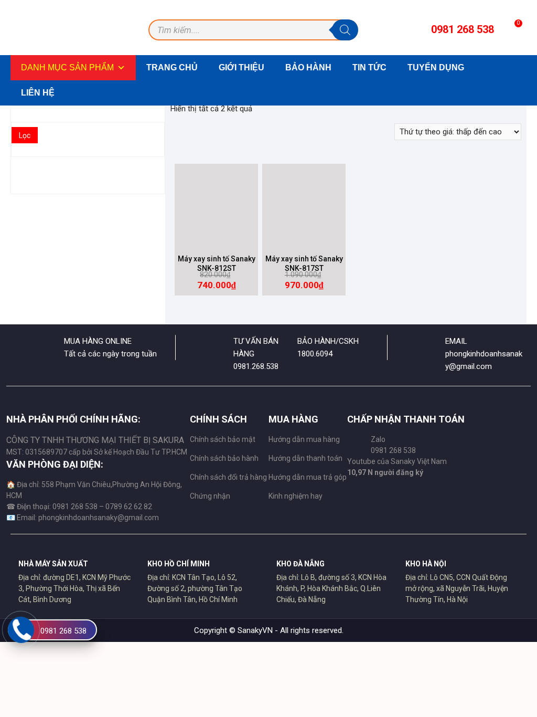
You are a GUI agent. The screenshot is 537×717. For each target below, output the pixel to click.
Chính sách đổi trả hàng (228, 477)
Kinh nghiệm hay (295, 496)
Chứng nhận (210, 496)
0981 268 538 (63, 631)
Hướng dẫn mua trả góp (307, 477)
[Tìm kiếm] (345, 29)
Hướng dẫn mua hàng (304, 439)
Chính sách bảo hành (224, 458)
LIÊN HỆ (38, 92)
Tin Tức (369, 67)
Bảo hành (308, 67)
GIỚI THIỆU (241, 67)
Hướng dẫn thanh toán (305, 458)
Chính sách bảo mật (222, 439)
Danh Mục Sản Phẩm (67, 67)
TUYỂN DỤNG (435, 67)
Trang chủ (172, 67)
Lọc (24, 135)
